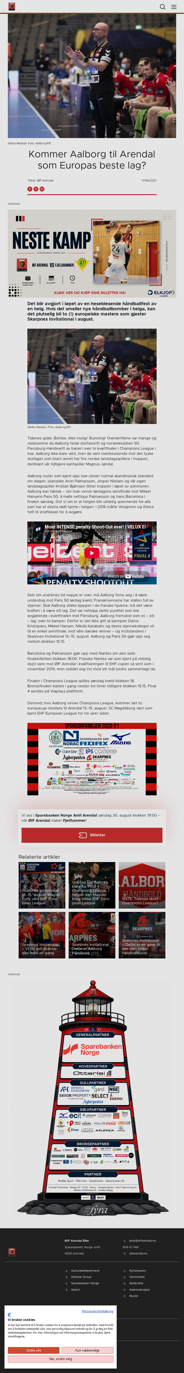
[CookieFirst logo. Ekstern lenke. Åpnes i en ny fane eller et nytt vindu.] (9, 1315)
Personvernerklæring (97, 1311)
